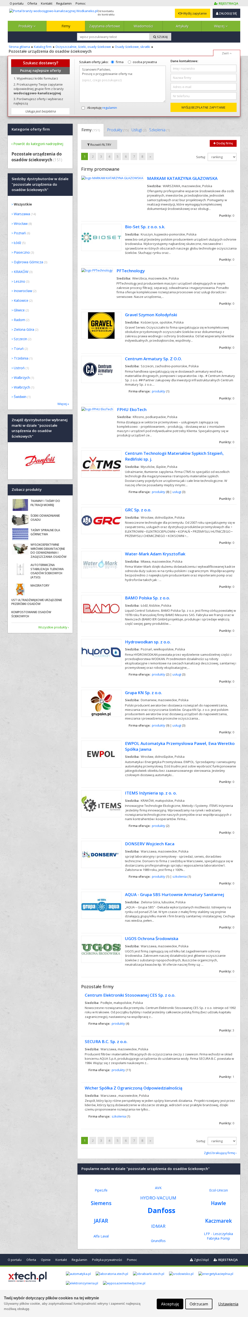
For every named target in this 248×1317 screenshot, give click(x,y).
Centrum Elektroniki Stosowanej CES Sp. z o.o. (130, 995)
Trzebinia (21, 358)
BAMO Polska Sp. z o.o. (147, 598)
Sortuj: (201, 157)
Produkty (25, 26)
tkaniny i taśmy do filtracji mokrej (45, 503)
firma (120, 62)
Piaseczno (22, 252)
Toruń (19, 348)
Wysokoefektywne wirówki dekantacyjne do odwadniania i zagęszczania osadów (48, 551)
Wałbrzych (22, 387)
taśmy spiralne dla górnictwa (45, 532)
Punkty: (226, 215)
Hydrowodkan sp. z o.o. (148, 642)
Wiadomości (143, 26)
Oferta (31, 1260)
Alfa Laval (101, 1236)
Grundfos (158, 1240)
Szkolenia (159, 129)
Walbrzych (22, 377)
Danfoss (161, 1210)
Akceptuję (102, 107)
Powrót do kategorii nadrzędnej (38, 143)
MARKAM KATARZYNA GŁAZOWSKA (182, 178)
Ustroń (19, 368)
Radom (19, 319)
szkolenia (179, 876)
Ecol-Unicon (218, 1190)
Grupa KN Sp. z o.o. (143, 692)
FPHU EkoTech (132, 409)
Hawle (218, 1203)
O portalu (15, 1260)
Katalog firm (43, 46)
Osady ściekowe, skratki (132, 46)
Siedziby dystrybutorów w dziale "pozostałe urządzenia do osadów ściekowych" (40, 184)
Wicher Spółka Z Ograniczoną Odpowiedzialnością (133, 1088)
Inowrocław (23, 290)
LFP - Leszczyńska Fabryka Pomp (218, 1236)
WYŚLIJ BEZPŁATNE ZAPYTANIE (203, 107)
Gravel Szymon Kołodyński (151, 314)
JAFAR (101, 1220)
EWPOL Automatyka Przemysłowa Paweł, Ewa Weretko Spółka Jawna (180, 746)
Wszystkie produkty (52, 627)
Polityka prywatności (107, 1260)
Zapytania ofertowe (104, 26)
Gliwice (19, 310)
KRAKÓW (21, 271)
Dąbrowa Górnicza (28, 262)
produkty (158, 391)
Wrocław (21, 223)
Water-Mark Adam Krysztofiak (155, 554)
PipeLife (101, 1190)
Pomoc (132, 1260)
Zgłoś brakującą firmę (219, 1153)
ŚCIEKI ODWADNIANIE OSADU (45, 518)
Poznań (20, 233)
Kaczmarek (218, 1220)
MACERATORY (40, 585)
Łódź (17, 242)
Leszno (19, 281)
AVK (158, 1187)
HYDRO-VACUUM (158, 1198)
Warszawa (22, 214)
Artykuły (182, 26)
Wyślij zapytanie (194, 13)
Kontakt (61, 1260)
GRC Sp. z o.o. (138, 510)
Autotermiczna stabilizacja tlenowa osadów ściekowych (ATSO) (47, 571)
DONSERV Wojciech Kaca (149, 843)
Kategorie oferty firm (31, 129)
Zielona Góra (24, 329)
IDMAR (158, 1226)
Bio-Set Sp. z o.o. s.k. (145, 226)
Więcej (219, 26)
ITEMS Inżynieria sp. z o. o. (151, 793)
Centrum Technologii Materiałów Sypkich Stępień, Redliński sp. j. (174, 456)
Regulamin (79, 1260)
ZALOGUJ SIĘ (227, 13)
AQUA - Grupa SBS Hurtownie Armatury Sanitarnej (174, 894)
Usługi (139, 129)
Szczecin (20, 339)
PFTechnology (130, 270)
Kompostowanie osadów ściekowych (31, 614)
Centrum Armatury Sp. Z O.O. (153, 358)
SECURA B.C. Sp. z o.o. (106, 1041)
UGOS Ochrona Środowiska (151, 938)
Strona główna (19, 46)
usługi (176, 492)
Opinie (46, 1260)
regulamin (109, 107)
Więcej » (63, 404)
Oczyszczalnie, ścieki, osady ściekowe (83, 46)
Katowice (21, 300)
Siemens (101, 1203)
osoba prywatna (145, 62)
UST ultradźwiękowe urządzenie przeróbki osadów (36, 602)
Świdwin (20, 396)
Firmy (66, 26)
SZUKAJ (162, 37)
